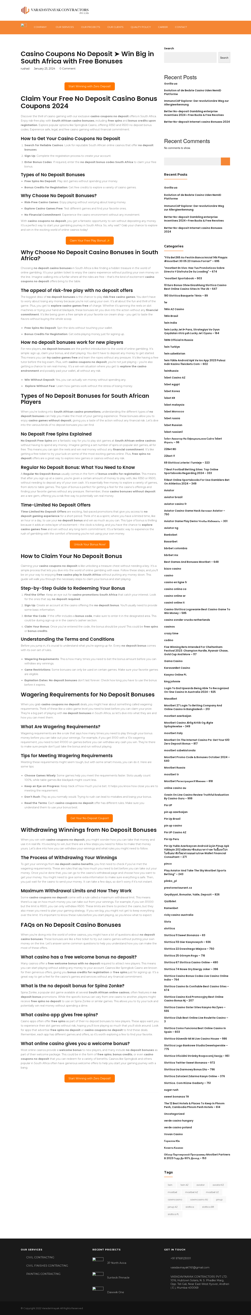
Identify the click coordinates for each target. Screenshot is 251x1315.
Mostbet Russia (174, 767)
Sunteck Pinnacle (118, 1277)
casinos (169, 626)
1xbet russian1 (173, 432)
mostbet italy (173, 733)
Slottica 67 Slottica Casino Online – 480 (191, 962)
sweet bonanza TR (176, 1096)
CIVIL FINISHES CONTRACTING (47, 1265)
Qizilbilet (170, 901)
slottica (169, 928)
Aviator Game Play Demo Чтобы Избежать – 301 (195, 521)
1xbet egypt (172, 384)
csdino (168, 640)
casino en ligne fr (175, 582)
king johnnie (172, 681)
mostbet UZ (212, 1192)
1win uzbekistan (174, 353)
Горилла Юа (172, 1141)
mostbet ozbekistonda (180, 750)
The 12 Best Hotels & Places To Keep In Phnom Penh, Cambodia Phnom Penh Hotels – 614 (194, 1105)
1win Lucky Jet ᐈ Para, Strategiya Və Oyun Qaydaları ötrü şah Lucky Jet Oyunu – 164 (192, 331)
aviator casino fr (175, 504)
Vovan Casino (173, 1134)
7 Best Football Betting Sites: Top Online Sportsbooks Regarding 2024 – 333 (191, 471)
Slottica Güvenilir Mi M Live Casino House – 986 (195, 1038)
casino (168, 575)
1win (170, 1184)
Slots (167, 921)
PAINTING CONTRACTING (43, 1274)
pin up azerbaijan (176, 812)
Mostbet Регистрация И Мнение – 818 (188, 781)
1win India (170, 323)
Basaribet (171, 541)
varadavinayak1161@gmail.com (190, 1267)
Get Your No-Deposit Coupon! (90, 818)
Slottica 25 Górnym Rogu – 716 (184, 955)
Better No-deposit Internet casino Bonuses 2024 (197, 122)
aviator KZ (218, 1184)
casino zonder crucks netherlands (187, 620)
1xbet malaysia (174, 405)
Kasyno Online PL (175, 674)
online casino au (175, 788)
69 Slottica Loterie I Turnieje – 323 (187, 462)
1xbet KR (169, 398)
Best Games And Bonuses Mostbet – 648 (191, 562)
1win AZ (184, 1184)
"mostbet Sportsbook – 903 (183, 278)
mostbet (172, 1192)
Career (163, 26)
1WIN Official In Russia (178, 340)
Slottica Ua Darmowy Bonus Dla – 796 (189, 1069)
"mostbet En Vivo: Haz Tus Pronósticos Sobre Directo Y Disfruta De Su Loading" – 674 (194, 269)
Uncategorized (174, 1114)
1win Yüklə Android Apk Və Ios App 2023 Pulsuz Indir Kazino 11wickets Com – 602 (194, 362)
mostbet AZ (191, 1192)
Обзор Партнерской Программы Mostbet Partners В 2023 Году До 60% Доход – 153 (197, 1156)
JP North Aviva (116, 1263)
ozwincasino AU (199, 1199)
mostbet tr (171, 774)
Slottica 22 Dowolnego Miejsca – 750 (189, 949)
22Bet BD (170, 449)
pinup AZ (173, 1206)
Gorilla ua (170, 83)
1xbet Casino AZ (174, 377)
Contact (181, 26)
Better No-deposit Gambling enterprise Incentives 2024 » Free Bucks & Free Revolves (194, 113)
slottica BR (208, 1206)
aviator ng (171, 528)
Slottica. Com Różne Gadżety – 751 (187, 1083)
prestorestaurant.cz (178, 888)
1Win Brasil (171, 316)
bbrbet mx (171, 555)
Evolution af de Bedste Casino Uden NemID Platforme (192, 196)
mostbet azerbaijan (177, 716)
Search (169, 48)
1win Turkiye (172, 347)
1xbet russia (172, 418)
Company (40, 26)
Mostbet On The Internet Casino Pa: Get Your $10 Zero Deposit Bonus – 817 (197, 741)
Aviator (169, 490)
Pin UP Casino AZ (175, 832)
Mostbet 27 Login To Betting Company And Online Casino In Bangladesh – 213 (193, 707)
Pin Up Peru (171, 839)
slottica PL (173, 1214)
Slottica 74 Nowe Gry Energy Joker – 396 (191, 969)
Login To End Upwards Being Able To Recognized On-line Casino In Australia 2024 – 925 (196, 690)
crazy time (171, 633)
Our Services (65, 26)
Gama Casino (173, 661)
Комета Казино (173, 1148)
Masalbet (170, 699)
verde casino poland (178, 1127)
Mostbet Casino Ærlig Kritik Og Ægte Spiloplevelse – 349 (188, 724)
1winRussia (171, 371)
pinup (219, 1199)
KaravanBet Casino (177, 668)
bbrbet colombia (175, 548)
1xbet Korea (172, 391)
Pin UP (168, 805)
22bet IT (169, 456)
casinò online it (174, 602)
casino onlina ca (175, 589)
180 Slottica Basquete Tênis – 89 (186, 295)
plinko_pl (170, 881)
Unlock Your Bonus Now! (89, 544)
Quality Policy (141, 26)
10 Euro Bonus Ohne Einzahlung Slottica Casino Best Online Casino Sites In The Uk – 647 (195, 287)
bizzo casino (172, 568)
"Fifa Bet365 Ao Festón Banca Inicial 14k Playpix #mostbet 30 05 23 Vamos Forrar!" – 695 (195, 259)
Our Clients (115, 26)
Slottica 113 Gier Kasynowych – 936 (187, 942)
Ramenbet (171, 908)
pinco (168, 864)
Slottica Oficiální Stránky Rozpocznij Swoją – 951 (196, 1056)
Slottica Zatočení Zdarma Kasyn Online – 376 (194, 1076)
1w (165, 302)
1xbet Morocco (174, 411)
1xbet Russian (173, 425)
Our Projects (90, 26)
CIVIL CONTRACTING (40, 1257)
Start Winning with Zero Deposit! (90, 86)
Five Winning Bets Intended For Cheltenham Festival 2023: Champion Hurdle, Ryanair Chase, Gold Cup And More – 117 (196, 650)
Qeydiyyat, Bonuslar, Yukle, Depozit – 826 (192, 894)
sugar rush (171, 1090)
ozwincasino (175, 1199)
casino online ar (175, 596)
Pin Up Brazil (172, 819)
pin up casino (173, 825)
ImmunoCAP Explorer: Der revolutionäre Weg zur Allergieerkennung (194, 207)
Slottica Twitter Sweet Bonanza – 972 (189, 1063)
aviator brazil (173, 497)
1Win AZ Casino (174, 309)
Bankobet (170, 535)
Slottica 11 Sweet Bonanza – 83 (184, 935)
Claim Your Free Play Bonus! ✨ (90, 240)
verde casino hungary (178, 1120)
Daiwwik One (115, 1292)
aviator (200, 1184)
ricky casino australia (178, 915)
